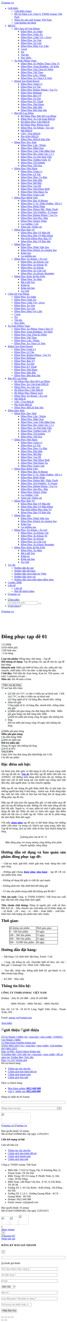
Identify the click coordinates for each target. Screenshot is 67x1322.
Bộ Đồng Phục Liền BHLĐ (35, 121)
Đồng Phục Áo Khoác (32, 267)
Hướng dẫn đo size (24, 568)
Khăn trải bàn (28, 288)
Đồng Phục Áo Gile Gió (33, 270)
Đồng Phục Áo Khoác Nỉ (34, 264)
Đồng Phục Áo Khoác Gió (34, 261)
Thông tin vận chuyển (19, 1068)
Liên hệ (12, 585)
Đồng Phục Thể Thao (32, 72)
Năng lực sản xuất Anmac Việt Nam (33, 19)
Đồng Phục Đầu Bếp (31, 107)
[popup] (8, 1235)
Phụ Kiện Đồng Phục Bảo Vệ (36, 238)
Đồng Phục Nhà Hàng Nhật (35, 189)
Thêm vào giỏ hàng (12, 685)
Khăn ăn (25, 285)
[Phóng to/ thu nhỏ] (12, 1317)
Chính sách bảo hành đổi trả (22, 1071)
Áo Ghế (25, 291)
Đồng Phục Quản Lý (31, 84)
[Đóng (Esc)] (2, 1317)
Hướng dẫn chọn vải (24, 576)
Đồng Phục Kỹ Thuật (32, 101)
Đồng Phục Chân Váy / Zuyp (36, 37)
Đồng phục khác (16, 410)
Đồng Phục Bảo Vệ (31, 95)
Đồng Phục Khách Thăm (34, 221)
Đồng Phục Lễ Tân (31, 87)
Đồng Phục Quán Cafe (32, 194)
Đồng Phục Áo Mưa (31, 279)
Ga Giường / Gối (29, 224)
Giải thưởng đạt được (25, 22)
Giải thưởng (56, 1045)
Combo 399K (15, 582)
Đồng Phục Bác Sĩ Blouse (34, 200)
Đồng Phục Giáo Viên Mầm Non (38, 151)
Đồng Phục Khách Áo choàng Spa (39, 250)
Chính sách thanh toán (19, 1074)
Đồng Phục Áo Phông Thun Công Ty (40, 63)
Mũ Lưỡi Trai (28, 282)
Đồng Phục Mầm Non (32, 148)
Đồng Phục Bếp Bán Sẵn (34, 110)
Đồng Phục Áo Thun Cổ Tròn (36, 78)
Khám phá (30, 1042)
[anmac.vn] (7, 2)
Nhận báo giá (8, 1238)
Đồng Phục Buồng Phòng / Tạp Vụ (39, 89)
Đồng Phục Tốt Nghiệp (33, 162)
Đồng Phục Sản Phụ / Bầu (34, 218)
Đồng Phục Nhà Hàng (32, 104)
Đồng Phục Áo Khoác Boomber (37, 273)
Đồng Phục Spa (22, 244)
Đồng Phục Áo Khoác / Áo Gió (37, 127)
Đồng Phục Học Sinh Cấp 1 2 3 (37, 154)
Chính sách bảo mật (18, 1077)
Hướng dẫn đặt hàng (24, 570)
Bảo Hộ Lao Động (24, 113)
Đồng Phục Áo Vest (31, 40)
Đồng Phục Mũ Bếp (31, 183)
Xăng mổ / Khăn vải (31, 226)
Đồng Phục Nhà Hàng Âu (34, 191)
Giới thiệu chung (23, 11)
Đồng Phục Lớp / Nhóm (33, 75)
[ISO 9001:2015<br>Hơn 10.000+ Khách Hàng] (25, 1045)
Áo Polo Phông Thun (25, 60)
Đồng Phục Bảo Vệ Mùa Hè (35, 232)
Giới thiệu (13, 8)
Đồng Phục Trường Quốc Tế (36, 159)
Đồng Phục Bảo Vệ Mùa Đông (37, 235)
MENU (12, 25)
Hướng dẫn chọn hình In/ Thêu (30, 573)
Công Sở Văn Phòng (18, 293)
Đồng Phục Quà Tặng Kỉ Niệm (37, 69)
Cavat (24, 49)
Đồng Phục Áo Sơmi (31, 31)
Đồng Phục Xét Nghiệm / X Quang (39, 212)
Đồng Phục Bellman (31, 92)
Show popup (7, 1229)
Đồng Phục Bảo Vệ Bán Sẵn (36, 241)
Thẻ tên (25, 54)
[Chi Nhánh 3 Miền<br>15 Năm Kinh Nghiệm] (27, 1037)
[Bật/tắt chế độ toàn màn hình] (9, 1317)
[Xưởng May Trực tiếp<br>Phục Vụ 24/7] (29, 1054)
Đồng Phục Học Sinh (25, 142)
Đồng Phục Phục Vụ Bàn (34, 177)
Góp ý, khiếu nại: (24, 1091)
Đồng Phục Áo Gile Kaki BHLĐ (38, 119)
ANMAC (58, 1037)
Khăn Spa (26, 253)
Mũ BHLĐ (26, 130)
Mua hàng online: (24, 1088)
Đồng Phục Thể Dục (31, 165)
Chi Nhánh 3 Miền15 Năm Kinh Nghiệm (13, 1041)
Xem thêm (6, 1023)
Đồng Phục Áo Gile (31, 43)
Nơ (22, 52)
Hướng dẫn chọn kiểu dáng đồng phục (34, 579)
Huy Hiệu (26, 57)
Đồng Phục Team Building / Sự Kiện (40, 66)
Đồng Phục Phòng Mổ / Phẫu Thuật (39, 209)
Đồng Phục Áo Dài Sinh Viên (36, 156)
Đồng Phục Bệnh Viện (26, 197)
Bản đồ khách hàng (24, 591)
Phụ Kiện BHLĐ (30, 136)
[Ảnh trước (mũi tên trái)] (2, 1320)
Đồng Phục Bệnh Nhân (33, 206)
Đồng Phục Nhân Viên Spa (35, 247)
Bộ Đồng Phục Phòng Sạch (35, 124)
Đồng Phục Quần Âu (32, 34)
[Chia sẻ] (6, 1317)
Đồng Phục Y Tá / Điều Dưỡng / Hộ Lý (41, 203)
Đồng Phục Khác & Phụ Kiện (29, 276)
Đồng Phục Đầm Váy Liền (35, 46)
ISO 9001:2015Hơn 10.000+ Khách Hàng (15, 1050)
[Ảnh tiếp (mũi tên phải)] (6, 1320)
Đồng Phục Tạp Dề (31, 186)
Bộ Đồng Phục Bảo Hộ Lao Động (38, 116)
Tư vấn (11, 565)
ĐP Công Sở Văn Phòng (27, 28)
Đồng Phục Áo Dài (31, 98)
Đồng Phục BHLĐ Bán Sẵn (35, 139)
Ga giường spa (28, 256)
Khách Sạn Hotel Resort (26, 81)
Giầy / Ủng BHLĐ (30, 133)
